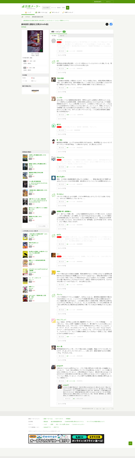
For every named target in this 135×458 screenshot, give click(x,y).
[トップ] (22, 17)
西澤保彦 (27, 16)
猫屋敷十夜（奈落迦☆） (64, 211)
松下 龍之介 (31, 237)
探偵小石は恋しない (34, 242)
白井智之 (31, 254)
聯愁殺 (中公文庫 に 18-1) (35, 216)
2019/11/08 (79, 356)
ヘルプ (45, 424)
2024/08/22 (79, 87)
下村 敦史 (31, 298)
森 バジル (31, 244)
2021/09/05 (79, 224)
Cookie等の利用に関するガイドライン (74, 421)
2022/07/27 (79, 184)
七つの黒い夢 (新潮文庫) (35, 181)
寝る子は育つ (61, 176)
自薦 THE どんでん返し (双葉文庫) (37, 199)
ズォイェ (59, 294)
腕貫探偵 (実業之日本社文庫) (36, 172)
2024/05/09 (77, 130)
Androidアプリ (47, 427)
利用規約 (68, 418)
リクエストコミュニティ (78, 424)
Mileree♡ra (60, 157)
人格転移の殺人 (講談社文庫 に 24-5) (38, 190)
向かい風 (59, 346)
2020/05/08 (79, 284)
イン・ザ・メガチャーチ (35, 278)
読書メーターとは (48, 418)
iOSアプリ (56, 427)
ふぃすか (59, 97)
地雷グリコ (31, 286)
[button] (67, 8)
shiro (58, 271)
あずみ (59, 234)
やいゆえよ (60, 194)
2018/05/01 (79, 381)
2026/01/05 (79, 68)
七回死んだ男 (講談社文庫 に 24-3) (37, 155)
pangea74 (60, 366)
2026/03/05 (79, 51)
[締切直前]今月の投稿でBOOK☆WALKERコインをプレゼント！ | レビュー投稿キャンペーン (46, 20)
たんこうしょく (61, 319)
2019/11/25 (80, 336)
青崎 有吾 (31, 288)
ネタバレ (62, 35)
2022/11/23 (79, 166)
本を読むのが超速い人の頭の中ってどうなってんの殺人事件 (38, 252)
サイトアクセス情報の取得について (96, 421)
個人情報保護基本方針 (56, 421)
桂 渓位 (59, 140)
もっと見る (42, 226)
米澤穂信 (31, 262)
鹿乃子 (59, 124)
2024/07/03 (80, 114)
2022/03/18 (79, 201)
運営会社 (46, 421)
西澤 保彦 (31, 156)
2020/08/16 (79, 261)
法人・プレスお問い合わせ (62, 424)
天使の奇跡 (60, 78)
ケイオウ (59, 39)
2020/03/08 (79, 309)
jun (58, 61)
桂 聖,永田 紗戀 (32, 272)
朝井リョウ (31, 279)
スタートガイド (59, 418)
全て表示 (54, 35)
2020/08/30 (79, 244)
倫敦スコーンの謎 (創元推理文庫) (37, 260)
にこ (58, 254)
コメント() (72, 51)
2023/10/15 (79, 147)
